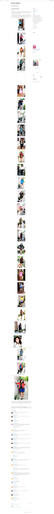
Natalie (13, 433)
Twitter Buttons (37, 72)
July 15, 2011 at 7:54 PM (15, 487)
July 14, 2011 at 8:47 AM (15, 431)
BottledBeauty (14, 415)
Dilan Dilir (14, 477)
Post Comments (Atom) (16, 504)
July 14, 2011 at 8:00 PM (15, 475)
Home (21, 503)
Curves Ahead (15, 3)
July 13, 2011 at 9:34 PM (15, 417)
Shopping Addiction (35, 9)
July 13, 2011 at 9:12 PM (15, 413)
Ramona (14, 458)
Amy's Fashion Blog (15, 423)
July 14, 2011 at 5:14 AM (15, 427)
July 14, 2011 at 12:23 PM (15, 449)
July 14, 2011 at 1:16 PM (15, 456)
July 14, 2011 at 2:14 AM (15, 421)
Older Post (30, 503)
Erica (13, 419)
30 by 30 (34, 10)
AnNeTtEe (14, 446)
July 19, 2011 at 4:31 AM (15, 495)
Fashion (34, 12)
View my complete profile (35, 50)
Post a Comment (14, 500)
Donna (13, 489)
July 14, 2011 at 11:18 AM (15, 444)
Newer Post (12, 503)
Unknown (14, 429)
